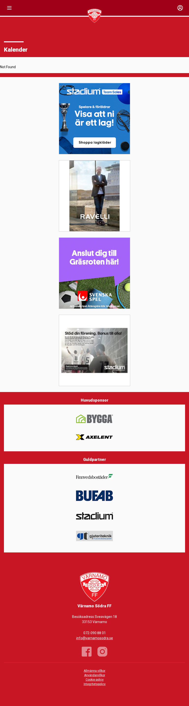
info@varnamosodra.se (94, 638)
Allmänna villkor (94, 671)
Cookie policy (95, 679)
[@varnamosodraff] (102, 652)
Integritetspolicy (95, 684)
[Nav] (9, 7)
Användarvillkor (94, 675)
